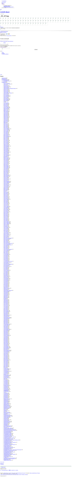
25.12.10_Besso (6, 256)
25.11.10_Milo (6, 268)
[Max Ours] (31, 466)
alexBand (5, 413)
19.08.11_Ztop (6, 117)
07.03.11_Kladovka (6, 209)
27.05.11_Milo (6, 160)
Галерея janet (4, 82)
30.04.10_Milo (6, 331)
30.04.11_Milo (6, 174)
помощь (4, 42)
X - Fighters (5, 457)
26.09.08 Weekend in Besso (7, 453)
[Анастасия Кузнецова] (61, 466)
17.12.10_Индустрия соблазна (8, 261)
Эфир (3, 52)
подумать (16, 470)
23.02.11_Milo (6, 220)
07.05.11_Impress (6, 170)
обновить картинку (3, 47)
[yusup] (57, 466)
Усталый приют (6, 410)
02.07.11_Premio (6, 142)
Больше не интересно (3, 32)
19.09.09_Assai (6, 402)
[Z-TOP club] (58, 466)
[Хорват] (0, 467)
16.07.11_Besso (6, 132)
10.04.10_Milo (6, 338)
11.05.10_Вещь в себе (7, 329)
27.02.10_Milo (6, 351)
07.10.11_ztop (5, 105)
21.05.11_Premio (6, 163)
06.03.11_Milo (6, 213)
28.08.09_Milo (6, 408)
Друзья (2, 463)
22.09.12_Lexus (6, 86)
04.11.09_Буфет (6, 377)
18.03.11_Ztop (6, 200)
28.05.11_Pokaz (6, 159)
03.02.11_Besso (6, 239)
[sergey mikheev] (43, 466)
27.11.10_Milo (6, 267)
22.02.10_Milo (6, 353)
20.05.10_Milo (6, 326)
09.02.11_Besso (6, 230)
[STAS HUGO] (45, 466)
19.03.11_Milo (6, 201)
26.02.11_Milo (6, 219)
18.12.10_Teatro (6, 259)
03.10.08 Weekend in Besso (7, 451)
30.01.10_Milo (6, 361)
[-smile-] (0, 466)
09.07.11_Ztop (6, 138)
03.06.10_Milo (6, 321)
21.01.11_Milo (6, 246)
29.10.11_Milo (6, 98)
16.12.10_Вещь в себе (7, 262)
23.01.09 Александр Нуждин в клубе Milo (10, 430)
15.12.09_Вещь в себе (7, 371)
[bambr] (5, 466)
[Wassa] (53, 466)
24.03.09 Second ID (4, 80)
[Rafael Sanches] (39, 466)
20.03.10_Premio (6, 343)
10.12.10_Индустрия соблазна (8, 264)
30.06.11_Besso (6, 145)
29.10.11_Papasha (6, 99)
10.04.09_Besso (6, 423)
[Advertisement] (5, 65)
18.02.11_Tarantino (6, 223)
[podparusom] (37, 466)
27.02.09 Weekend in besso (7, 425)
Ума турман (5, 427)
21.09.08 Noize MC (6, 455)
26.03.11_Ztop (6, 195)
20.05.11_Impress (6, 165)
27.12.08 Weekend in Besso (7, 434)
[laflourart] (30, 466)
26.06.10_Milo (6, 313)
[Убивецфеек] (70, 466)
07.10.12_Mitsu (6, 85)
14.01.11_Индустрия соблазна (8, 249)
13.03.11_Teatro (6, 203)
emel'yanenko (5, 156)
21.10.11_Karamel (6, 102)
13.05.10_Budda (6, 328)
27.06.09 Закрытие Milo (7, 415)
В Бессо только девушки (7, 426)
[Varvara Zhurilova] (50, 466)
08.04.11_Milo (6, 190)
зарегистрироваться (10, 41)
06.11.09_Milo (6, 384)
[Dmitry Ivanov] (15, 466)
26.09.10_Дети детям (7, 288)
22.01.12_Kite (6, 93)
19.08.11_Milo (6, 111)
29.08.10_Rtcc (6, 296)
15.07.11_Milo (6, 133)
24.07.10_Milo (6, 304)
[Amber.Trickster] (3, 466)
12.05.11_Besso (6, 168)
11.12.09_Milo (6, 373)
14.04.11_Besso (6, 187)
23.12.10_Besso (6, 258)
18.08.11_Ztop (6, 118)
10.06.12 (5, 84)
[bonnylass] (9, 466)
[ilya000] (20, 466)
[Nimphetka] (35, 466)
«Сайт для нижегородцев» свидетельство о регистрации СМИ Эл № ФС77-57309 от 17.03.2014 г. (14, 474)
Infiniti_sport (3, 78)
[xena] (54, 466)
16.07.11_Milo (6, 131)
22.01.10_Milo (6, 363)
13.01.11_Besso (6, 250)
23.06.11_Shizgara (6, 148)
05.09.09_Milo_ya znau (7, 406)
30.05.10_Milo (6, 322)
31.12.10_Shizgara (6, 254)
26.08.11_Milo (6, 114)
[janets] (23, 466)
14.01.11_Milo (6, 248)
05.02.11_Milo (6, 233)
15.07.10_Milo (6, 307)
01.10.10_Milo (6, 286)
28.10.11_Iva (5, 101)
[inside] (22, 466)
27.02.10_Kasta (6, 352)
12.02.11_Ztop (6, 228)
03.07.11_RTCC (6, 140)
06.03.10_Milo (6, 348)
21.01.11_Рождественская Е (8, 244)
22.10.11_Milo (6, 103)
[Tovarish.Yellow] (49, 466)
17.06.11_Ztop (6, 153)
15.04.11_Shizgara (6, 186)
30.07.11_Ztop (6, 124)
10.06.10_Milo (6, 320)
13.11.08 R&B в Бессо (7, 440)
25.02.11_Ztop (6, 217)
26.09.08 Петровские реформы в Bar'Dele (9, 454)
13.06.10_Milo (6, 318)
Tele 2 (4, 411)
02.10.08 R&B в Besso (7, 452)
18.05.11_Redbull (6, 166)
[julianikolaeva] (26, 466)
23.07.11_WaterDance (7, 128)
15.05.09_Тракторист (7, 419)
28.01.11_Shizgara (6, 241)
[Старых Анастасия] (67, 466)
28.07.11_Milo (6, 127)
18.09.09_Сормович (6, 403)
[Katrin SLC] (28, 466)
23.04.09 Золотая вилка (7, 421)
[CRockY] (12, 466)
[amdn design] (4, 466)
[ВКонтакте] (6, 33)
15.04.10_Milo (6, 337)
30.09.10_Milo (6, 287)
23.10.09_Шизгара (6, 391)
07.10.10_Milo (6, 285)
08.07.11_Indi (5, 137)
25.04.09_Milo (6, 420)
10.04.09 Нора (6, 424)
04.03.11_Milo (6, 215)
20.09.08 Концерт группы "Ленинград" (9, 458)
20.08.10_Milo (6, 299)
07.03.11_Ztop (6, 210)
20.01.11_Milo (6, 247)
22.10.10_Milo (6, 280)
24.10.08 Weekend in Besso (7, 441)
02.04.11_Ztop (6, 192)
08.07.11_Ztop (6, 139)
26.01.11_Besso (6, 242)
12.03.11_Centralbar (6, 206)
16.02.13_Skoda (6, 83)
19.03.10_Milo (6, 344)
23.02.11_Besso (6, 218)
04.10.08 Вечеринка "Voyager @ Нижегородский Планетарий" (12, 449)
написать (8, 6)
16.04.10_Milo (6, 336)
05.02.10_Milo (6, 359)
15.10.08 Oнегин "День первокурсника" (9, 444)
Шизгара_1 (5, 374)
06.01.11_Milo (6, 252)
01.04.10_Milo (6, 340)
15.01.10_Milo (6, 365)
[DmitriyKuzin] (14, 466)
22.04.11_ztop (5, 179)
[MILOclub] (32, 466)
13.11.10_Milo (6, 271)
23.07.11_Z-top (6, 129)
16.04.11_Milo (6, 184)
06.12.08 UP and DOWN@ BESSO (8, 438)
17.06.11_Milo (6, 151)
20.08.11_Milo (6, 115)
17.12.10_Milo (6, 260)
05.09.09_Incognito (6, 405)
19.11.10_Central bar (6, 270)
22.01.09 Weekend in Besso (7, 431)
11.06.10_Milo (6, 319)
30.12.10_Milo (6, 255)
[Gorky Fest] (18, 466)
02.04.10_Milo (6, 339)
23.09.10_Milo (6, 289)
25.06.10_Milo (6, 314)
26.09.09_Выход (6, 399)
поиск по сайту (4, 7)
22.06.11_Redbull (6, 149)
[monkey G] (34, 466)
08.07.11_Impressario (6, 136)
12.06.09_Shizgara (6, 416)
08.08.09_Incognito (6, 412)
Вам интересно (6, 31)
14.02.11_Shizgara (6, 227)
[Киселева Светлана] (64, 466)
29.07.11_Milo (6, 126)
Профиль (3, 53)
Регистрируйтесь (9, 35)
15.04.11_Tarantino (6, 182)
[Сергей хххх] (65, 466)
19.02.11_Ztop (6, 224)
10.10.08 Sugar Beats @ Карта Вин (9, 447)
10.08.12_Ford (6, 87)
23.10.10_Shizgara (6, 278)
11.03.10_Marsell (6, 346)
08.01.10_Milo (6, 366)
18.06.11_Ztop (6, 152)
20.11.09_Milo (6, 381)
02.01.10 (5, 367)
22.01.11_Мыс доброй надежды (8, 243)
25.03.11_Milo (6, 198)
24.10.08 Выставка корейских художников (10, 442)
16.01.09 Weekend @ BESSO (8, 433)
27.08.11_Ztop (6, 112)
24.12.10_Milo (6, 257)
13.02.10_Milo (6, 356)
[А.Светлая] (60, 466)
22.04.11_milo (6, 180)
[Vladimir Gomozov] (52, 466)
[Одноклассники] (8, 33)
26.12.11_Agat (6, 94)
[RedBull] (40, 466)
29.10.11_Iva (5, 97)
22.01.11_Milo (6, 245)
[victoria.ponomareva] (51, 466)
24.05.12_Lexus (6, 90)
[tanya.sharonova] (47, 466)
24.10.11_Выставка (6, 96)
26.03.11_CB (5, 194)
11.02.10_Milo (6, 357)
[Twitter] (7, 33)
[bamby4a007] (6, 466)
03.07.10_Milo (6, 309)
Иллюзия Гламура (6, 459)
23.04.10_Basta (6, 333)
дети (10, 470)
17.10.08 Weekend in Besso (7, 443)
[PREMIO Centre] (38, 466)
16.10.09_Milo (6, 393)
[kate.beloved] (27, 466)
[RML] (41, 466)
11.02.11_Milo (6, 231)
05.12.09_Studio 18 (6, 375)
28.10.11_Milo (6, 100)
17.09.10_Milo (6, 292)
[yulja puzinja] (56, 466)
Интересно (1, 31)
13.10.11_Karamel (6, 107)
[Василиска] (62, 466)
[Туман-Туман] (69, 466)
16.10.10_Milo (6, 282)
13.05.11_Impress (6, 167)
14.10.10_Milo (6, 283)
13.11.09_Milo (6, 383)
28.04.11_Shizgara (6, 176)
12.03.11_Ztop (6, 204)
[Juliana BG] (25, 466)
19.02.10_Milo (6, 355)
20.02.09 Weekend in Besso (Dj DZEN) (9, 429)
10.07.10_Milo (6, 308)
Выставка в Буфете (6, 385)
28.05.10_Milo (6, 323)
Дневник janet (4, 81)
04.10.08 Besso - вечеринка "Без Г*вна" (9, 450)
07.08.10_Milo (6, 301)
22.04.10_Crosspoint (6, 335)
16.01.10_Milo (6, 364)
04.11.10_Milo (6, 274)
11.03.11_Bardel (6, 207)
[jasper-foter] (24, 466)
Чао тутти (5, 409)
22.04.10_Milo (6, 334)
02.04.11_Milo (6, 193)
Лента (1, 74)
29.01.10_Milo (6, 362)
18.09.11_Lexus (6, 109)
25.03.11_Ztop (6, 197)
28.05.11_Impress (6, 158)
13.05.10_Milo (6, 327)
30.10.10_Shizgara (6, 276)
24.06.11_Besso (6, 147)
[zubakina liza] (59, 466)
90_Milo (5, 298)
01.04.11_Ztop (6, 191)
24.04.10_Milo (6, 332)
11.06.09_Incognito (6, 417)
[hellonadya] (19, 466)
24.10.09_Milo (6, 387)
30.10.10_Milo (6, 275)
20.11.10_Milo (6, 269)
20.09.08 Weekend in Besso (7, 456)
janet (1, 9)
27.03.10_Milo (6, 341)
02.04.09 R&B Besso (5, 79)
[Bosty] (10, 466)
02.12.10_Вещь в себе (7, 266)
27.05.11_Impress (6, 161)
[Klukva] (29, 466)
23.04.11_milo (6, 177)
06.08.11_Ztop (6, 121)
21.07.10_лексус (6, 305)
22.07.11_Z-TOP (6, 130)
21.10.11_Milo (6, 104)
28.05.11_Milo (6, 155)
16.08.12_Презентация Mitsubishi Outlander (10, 88)
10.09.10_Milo (6, 295)
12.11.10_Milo (6, 272)
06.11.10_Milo (6, 273)
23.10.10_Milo (6, 279)
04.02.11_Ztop (6, 236)
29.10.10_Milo (6, 277)
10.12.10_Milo (6, 263)
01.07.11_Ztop (6, 143)
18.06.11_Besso (6, 150)
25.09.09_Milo (6, 401)
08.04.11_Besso (6, 189)
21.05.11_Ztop (6, 162)
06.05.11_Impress (6, 172)
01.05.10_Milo (6, 330)
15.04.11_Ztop (6, 185)
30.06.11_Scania (6, 144)
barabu (5, 378)
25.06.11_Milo (6, 146)
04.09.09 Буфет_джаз (7, 407)
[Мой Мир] (9, 33)
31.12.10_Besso (6, 253)
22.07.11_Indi (5, 123)
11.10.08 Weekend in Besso (7, 446)
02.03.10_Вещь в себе (7, 350)
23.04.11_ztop (5, 178)
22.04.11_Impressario (6, 181)
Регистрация (4, 2)
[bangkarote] (7, 466)
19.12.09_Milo (6, 369)
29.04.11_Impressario (6, 175)
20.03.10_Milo (6, 342)
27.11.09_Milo (6, 380)
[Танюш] (68, 466)
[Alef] (1, 466)
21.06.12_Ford (6, 89)
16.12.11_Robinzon (6, 95)
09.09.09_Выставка (6, 404)
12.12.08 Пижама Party (7, 436)
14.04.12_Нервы (6, 92)
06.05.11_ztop (5, 173)
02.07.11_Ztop (6, 141)
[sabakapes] (42, 466)
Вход (2, 3)
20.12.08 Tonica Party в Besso (8, 435)
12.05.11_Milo (6, 169)
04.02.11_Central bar (6, 234)
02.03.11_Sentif (6, 216)
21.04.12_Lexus (6, 91)
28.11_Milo (5, 379)
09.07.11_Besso (6, 135)
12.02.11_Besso (6, 226)
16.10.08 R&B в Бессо (7, 445)
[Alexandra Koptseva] (2, 466)
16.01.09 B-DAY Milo (7, 432)
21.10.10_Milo (6, 281)
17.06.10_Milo (6, 316)
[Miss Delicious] (33, 466)
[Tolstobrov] (48, 466)
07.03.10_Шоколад (6, 347)
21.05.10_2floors (6, 325)
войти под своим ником (3, 41)
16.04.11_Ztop (6, 183)
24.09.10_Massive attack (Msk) (8, 290)
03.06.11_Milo (6, 154)
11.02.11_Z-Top (6, 229)
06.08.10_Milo (6, 302)
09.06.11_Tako (6, 157)
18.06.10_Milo (6, 315)
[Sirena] (44, 466)
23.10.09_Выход (5, 12)
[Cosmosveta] (11, 466)
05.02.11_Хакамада (6, 235)
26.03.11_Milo (6, 196)
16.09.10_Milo (6, 293)
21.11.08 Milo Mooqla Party (7, 439)
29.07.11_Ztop (6, 125)
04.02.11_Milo (6, 237)
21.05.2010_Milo (6, 324)
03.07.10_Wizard (6, 310)
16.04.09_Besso (6, 422)
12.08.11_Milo (6, 120)
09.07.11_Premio (6, 134)
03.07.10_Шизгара (6, 311)
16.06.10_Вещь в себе (7, 317)
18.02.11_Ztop (6, 225)
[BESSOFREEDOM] (8, 466)
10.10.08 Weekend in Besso (7, 448)
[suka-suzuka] (46, 466)
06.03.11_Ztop (6, 212)
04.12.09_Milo (6, 376)
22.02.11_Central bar (6, 221)
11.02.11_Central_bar (6, 232)
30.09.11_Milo (6, 108)
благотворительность (5, 470)
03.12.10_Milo (6, 265)
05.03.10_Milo (6, 349)
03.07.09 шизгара (6, 414)
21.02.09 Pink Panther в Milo (8, 428)
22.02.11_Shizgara (6, 222)
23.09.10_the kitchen (6, 291)
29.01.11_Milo (6, 240)
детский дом (13, 470)
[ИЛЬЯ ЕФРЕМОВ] (63, 466)
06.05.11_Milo (6, 171)
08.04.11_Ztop (6, 188)
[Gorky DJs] (17, 466)
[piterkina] (36, 466)
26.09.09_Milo (6, 400)
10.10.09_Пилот (6, 394)
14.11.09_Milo (6, 382)
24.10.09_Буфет (6, 388)
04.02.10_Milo (6, 360)
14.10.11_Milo (6, 106)
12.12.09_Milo (6, 372)
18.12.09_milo (6, 370)
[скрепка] (66, 466)
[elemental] (16, 466)
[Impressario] (21, 466)
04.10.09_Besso (6, 396)
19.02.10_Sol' (5, 354)
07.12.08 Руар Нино (6, 437)
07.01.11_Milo (6, 251)
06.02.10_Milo (6, 358)
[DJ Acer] (13, 466)
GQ (0, 470)
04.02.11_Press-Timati (7, 238)
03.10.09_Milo (6, 397)
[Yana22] (55, 466)
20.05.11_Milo (6, 164)
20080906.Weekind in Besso (7, 460)
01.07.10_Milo (6, 312)
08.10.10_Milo (6, 284)
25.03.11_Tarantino (6, 199)
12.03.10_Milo (6, 345)
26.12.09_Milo (6, 368)
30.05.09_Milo (6, 418)
